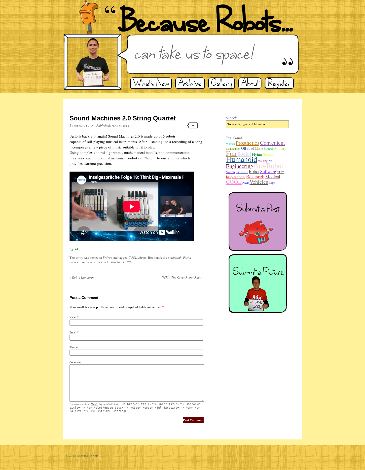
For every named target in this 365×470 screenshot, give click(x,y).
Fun (231, 153)
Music (142, 257)
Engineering (239, 166)
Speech (269, 148)
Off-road (247, 148)
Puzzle (245, 182)
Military (280, 148)
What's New (151, 83)
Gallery (221, 83)
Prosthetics (247, 142)
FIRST (280, 172)
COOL (132, 257)
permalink (175, 257)
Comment (75, 362)
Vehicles (259, 181)
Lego (272, 182)
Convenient (272, 142)
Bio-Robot (268, 165)
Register (279, 83)
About (249, 83)
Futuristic (242, 172)
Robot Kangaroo (82, 277)
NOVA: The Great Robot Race (183, 277)
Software (268, 171)
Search (231, 117)
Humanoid (241, 159)
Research (255, 176)
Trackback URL (121, 262)
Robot (254, 171)
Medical (272, 176)
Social (244, 153)
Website (74, 347)
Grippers (268, 154)
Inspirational (235, 176)
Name (73, 317)
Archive (190, 83)
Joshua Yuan (84, 125)
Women (230, 143)
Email (73, 332)
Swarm (230, 172)
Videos (107, 257)
